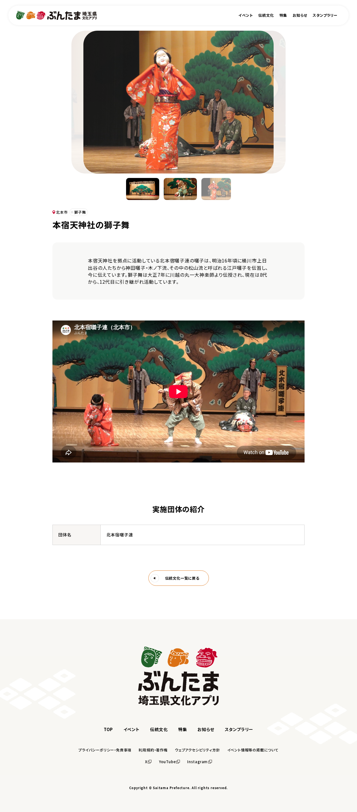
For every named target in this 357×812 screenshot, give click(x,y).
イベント (245, 15)
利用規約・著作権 (153, 750)
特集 (283, 15)
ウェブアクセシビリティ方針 (197, 750)
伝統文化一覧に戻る (182, 578)
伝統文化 (266, 15)
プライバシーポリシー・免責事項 (104, 750)
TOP (108, 729)
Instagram (197, 761)
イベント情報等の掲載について (253, 750)
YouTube (167, 761)
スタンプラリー (325, 15)
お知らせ (300, 15)
